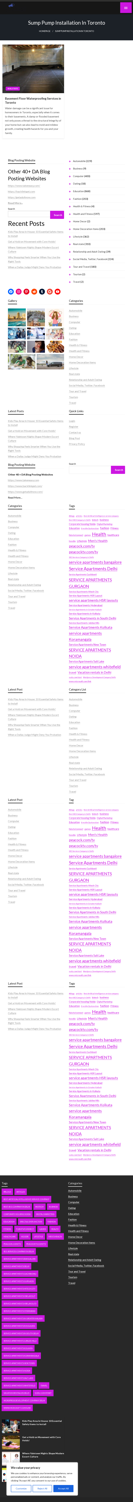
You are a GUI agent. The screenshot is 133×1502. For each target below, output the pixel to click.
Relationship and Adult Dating (89, 251)
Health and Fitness (83, 213)
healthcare (113, 535)
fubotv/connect (76, 535)
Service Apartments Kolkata (90, 627)
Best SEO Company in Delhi (80, 520)
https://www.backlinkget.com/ (25, 485)
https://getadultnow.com (22, 197)
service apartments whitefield (95, 666)
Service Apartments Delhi (93, 568)
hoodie (72, 541)
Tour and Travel (81, 266)
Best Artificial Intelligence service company (101, 516)
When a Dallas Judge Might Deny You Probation (34, 267)
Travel (76, 281)
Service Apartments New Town (87, 644)
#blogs (72, 516)
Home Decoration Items (86, 228)
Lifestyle (78, 236)
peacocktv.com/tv (83, 552)
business (104, 519)
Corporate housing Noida (82, 524)
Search (11, 208)
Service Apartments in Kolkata (84, 613)
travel (72, 672)
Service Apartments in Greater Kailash (85, 610)
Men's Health (98, 541)
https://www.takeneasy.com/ (24, 185)
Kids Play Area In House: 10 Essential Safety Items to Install (42, 1423)
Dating (77, 183)
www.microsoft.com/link (80, 681)
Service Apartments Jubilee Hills (84, 623)
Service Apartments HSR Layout (85, 595)
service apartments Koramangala (85, 636)
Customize (21, 1488)
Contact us (75, 432)
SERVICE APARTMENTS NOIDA (90, 653)
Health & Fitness (82, 206)
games (88, 535)
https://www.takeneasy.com (23, 480)
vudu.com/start (75, 677)
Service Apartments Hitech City (84, 591)
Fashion (77, 198)
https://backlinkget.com (21, 191)
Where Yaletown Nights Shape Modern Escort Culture (43, 1455)
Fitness (114, 528)
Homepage (44, 31)
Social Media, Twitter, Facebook (90, 259)
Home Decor (80, 221)
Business (78, 168)
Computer (78, 176)
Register (73, 426)
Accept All (63, 1488)
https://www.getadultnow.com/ (25, 491)
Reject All (42, 1488)
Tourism (77, 274)
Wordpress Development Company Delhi (99, 677)
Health (99, 534)
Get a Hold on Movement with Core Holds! (32, 241)
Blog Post (74, 438)
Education (78, 191)
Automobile (79, 161)
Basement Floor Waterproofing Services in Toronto (33, 100)
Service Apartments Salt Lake (86, 661)
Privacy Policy (77, 443)
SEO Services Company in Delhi (81, 557)
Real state (13, 88)
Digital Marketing (104, 524)
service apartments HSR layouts (93, 600)
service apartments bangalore (95, 562)
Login (72, 420)
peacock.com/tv (82, 546)
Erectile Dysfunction (90, 528)
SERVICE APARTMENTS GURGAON (90, 583)
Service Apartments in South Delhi (92, 618)
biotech (95, 520)
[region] (42, 1479)
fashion (104, 528)
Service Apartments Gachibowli (83, 574)
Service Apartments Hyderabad (85, 605)
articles (79, 516)
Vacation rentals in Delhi (94, 672)
